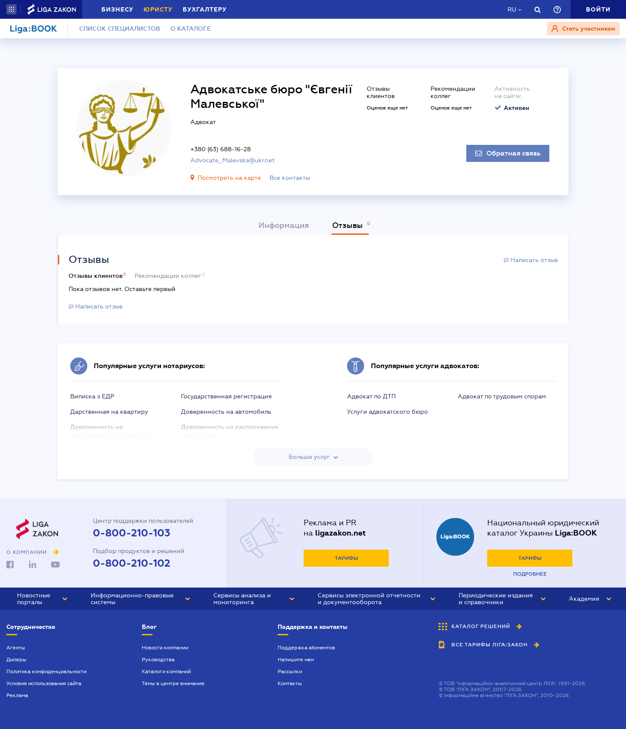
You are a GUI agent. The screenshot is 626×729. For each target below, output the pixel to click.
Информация (283, 225)
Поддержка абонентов (306, 648)
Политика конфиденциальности (46, 671)
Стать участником (587, 28)
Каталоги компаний (166, 671)
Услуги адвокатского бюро (387, 411)
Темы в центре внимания (173, 683)
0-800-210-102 (131, 563)
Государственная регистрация (226, 396)
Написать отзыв (533, 259)
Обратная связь (513, 153)
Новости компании (165, 648)
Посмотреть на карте (229, 177)
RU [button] (512, 9)
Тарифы (346, 558)
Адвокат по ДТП (371, 396)
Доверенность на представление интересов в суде (112, 436)
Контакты (290, 683)
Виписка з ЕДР (92, 396)
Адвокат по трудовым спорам (502, 396)
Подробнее (530, 574)
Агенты (15, 648)
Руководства (158, 660)
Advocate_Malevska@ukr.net (232, 160)
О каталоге (190, 28)
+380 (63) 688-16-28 (220, 149)
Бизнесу (117, 9)
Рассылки (290, 671)
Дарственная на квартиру (109, 411)
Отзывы (348, 225)
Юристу (158, 9)
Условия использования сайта (43, 683)
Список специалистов (119, 28)
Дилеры (16, 660)
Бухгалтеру (205, 9)
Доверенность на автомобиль (226, 411)
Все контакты (290, 177)
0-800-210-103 (131, 533)
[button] (11, 9)
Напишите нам (296, 660)
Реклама (17, 695)
